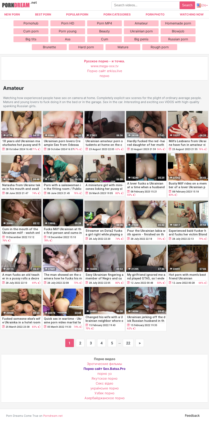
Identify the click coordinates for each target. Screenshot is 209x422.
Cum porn (31, 31)
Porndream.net (53, 415)
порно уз (104, 373)
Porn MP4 (104, 23)
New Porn (12, 14)
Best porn (43, 14)
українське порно (104, 388)
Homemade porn (178, 23)
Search (187, 5)
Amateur (141, 23)
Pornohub (30, 23)
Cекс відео (104, 383)
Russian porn (178, 39)
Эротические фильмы (104, 364)
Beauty (104, 31)
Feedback (192, 415)
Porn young (68, 31)
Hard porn (86, 47)
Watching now (192, 14)
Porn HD (67, 23)
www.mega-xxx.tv (105, 66)
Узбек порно (104, 393)
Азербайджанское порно (104, 398)
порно (104, 76)
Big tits (31, 39)
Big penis (141, 39)
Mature (123, 47)
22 (128, 343)
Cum (104, 39)
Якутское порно (104, 378)
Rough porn (160, 47)
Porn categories (117, 14)
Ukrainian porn (141, 31)
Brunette (49, 47)
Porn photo (155, 14)
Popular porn (77, 14)
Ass (67, 39)
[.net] (16, 5)
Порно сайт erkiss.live (104, 71)
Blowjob (178, 31)
